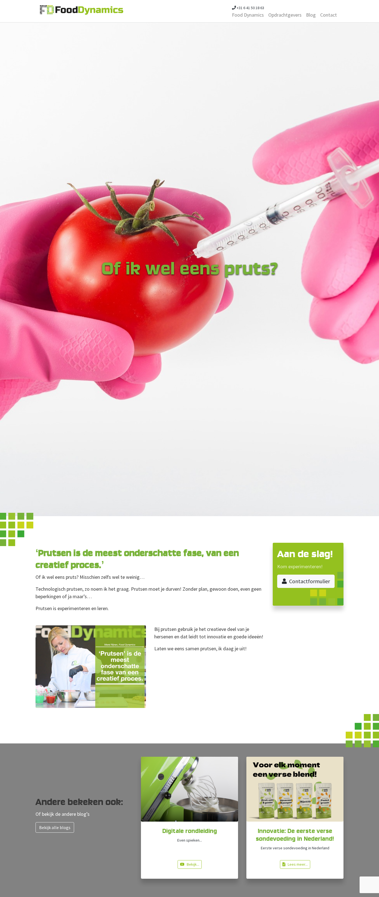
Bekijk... (193, 864)
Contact (328, 15)
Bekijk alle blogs (54, 827)
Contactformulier (309, 581)
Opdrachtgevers (285, 15)
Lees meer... (298, 864)
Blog (311, 15)
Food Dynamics (248, 15)
